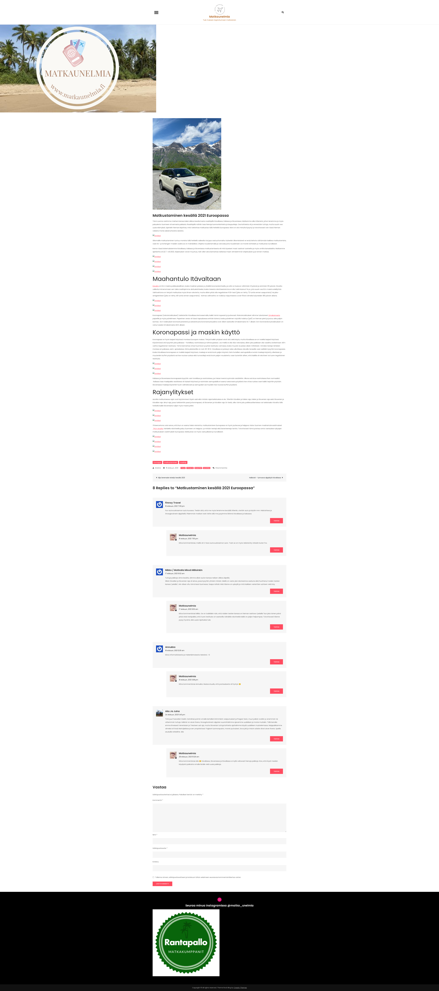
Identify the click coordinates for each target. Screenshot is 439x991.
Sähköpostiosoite (160, 848)
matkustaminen (170, 462)
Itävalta (156, 286)
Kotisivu (156, 862)
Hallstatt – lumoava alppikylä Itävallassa (265, 478)
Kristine (158, 468)
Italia (183, 468)
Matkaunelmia (219, 17)
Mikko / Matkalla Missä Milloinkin (183, 570)
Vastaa (276, 521)
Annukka (170, 647)
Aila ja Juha (172, 711)
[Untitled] (157, 235)
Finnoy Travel (173, 502)
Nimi (155, 835)
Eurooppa (157, 462)
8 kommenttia (221, 468)
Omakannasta (274, 315)
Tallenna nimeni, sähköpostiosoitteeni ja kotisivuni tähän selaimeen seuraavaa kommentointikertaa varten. (198, 877)
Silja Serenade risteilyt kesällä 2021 (171, 478)
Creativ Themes (240, 988)
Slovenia (206, 468)
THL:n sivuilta (158, 428)
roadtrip (183, 462)
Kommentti (158, 800)
